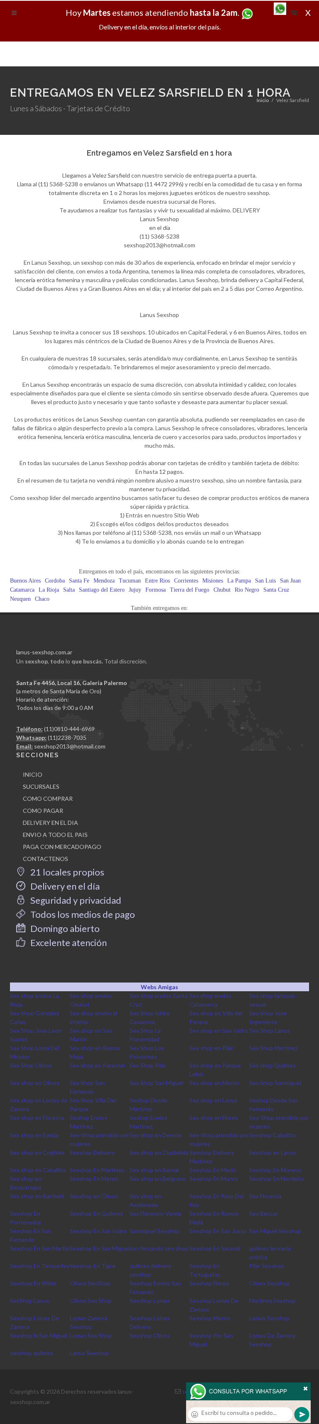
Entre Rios (157, 581)
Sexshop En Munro (213, 1178)
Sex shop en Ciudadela (159, 1152)
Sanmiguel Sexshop (155, 1230)
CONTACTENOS (45, 858)
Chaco (42, 599)
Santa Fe (79, 581)
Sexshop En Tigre (92, 1265)
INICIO (32, 774)
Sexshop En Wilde (33, 1283)
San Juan (290, 581)
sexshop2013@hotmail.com (70, 746)
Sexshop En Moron (94, 1178)
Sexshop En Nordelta (276, 1178)
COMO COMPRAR (48, 798)
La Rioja (49, 590)
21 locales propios (66, 872)
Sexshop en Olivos (94, 1196)
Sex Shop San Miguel (156, 1082)
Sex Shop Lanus (269, 1030)
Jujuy (135, 590)
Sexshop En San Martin (39, 1248)
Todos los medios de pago (82, 914)
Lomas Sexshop (269, 1318)
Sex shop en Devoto (156, 1135)
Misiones (212, 581)
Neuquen (20, 599)
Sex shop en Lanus (213, 1100)
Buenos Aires (25, 581)
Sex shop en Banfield (37, 1196)
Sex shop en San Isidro (218, 1030)
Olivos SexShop (90, 1283)
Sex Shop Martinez (273, 1047)
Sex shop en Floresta (37, 1117)
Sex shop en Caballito (38, 1169)
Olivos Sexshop (269, 1283)
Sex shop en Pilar (211, 1047)
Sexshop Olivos (150, 1335)
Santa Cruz (276, 590)
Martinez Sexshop (272, 1300)
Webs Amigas (159, 986)
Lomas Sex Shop (91, 1335)
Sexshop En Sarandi (214, 1248)
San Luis (265, 581)
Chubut (222, 590)
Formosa (155, 590)
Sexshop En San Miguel (100, 1248)
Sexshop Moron (209, 1318)
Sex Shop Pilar (148, 1065)
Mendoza (104, 581)
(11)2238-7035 (67, 737)
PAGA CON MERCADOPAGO (62, 846)
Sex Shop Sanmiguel (275, 1082)
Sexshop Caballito (272, 1135)
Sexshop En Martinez (97, 1169)
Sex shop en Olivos (34, 1082)
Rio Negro (247, 590)
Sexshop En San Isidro (98, 1230)
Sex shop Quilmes (272, 1065)
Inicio (263, 100)
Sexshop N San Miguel (38, 1335)
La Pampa (239, 581)
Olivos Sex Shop (91, 1300)
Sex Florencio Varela (156, 1213)
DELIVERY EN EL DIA (50, 822)
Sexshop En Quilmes (96, 1213)
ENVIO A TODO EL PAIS (55, 834)
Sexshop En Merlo (212, 1169)
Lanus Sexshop (89, 1352)
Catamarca (22, 590)
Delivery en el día (64, 886)
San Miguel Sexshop (275, 1230)
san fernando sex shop (159, 1248)
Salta (69, 590)
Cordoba (55, 581)
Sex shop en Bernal (154, 1169)
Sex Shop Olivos (31, 1065)
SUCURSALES (41, 786)
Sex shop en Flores (213, 1117)
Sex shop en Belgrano (158, 1178)
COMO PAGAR (43, 810)
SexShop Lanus (29, 1300)
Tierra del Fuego (189, 590)
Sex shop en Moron (214, 1082)
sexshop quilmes (31, 1352)
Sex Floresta (265, 1196)
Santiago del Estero (102, 590)
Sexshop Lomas (150, 1300)
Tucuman (130, 581)
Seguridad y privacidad (75, 900)
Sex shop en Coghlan (37, 1152)
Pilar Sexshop (266, 1265)
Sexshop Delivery (92, 1152)
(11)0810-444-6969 (69, 728)
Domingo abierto (64, 928)
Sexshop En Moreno (275, 1169)
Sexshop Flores (209, 1283)
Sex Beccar (263, 1213)
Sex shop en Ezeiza (34, 1135)
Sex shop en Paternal (97, 1065)
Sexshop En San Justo (217, 1230)
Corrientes (186, 581)
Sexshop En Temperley (39, 1265)
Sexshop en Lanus (272, 1152)
